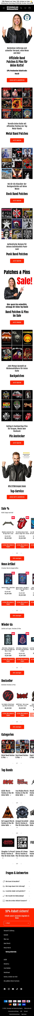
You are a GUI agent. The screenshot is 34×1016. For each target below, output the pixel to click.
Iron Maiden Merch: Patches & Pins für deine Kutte (22, 793)
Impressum (23, 1014)
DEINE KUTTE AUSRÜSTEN (17, 80)
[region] (17, 2)
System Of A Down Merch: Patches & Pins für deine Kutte (22, 854)
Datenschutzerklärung (13, 1011)
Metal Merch (7, 948)
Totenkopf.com (10, 1008)
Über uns (6, 939)
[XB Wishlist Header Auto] (25, 8)
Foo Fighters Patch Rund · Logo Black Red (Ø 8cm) (8, 705)
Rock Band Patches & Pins (22, 756)
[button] (4, 8)
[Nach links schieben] (13, 553)
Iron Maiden (7, 968)
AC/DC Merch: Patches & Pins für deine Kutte (7, 793)
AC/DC (5, 959)
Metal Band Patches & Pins (8, 756)
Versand (26, 1011)
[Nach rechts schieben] (21, 553)
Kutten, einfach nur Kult (10, 977)
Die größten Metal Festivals (11, 981)
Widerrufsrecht (27, 1008)
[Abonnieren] (28, 923)
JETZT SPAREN (17, 322)
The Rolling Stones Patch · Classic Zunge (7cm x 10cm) (22, 532)
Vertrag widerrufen (11, 952)
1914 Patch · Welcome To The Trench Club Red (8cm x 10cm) (22, 649)
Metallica (6, 964)
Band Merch (7, 943)
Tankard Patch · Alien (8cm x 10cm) (8, 588)
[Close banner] (32, 2)
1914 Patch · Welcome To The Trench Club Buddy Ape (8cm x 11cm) (8, 649)
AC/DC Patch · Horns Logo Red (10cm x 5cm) (22, 705)
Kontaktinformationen (14, 1014)
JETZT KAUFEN (17, 140)
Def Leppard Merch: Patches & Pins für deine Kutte (7, 823)
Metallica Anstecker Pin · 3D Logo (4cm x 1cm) (8, 532)
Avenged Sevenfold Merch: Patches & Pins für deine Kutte (22, 823)
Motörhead (7, 972)
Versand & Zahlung (9, 930)
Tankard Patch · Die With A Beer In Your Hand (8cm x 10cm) (22, 589)
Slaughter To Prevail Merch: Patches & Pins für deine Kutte (8, 854)
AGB (21, 1011)
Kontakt (6, 935)
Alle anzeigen (17, 558)
